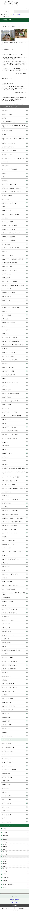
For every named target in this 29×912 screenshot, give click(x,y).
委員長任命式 (6, 627)
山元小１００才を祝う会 (9, 143)
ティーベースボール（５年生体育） (11, 477)
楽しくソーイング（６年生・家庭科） (12, 499)
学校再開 (5, 577)
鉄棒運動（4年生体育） (8, 367)
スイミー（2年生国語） (8, 620)
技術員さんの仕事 (7, 799)
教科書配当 (6, 536)
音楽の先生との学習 (8, 698)
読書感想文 (6, 562)
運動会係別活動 (7, 404)
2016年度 (5, 866)
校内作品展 (6, 333)
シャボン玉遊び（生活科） (9, 589)
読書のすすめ (6, 792)
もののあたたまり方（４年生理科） (11, 307)
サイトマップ (14, 910)
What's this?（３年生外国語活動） (11, 514)
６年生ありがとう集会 (8, 147)
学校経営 (5, 832)
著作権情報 (21, 908)
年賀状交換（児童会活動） (9, 236)
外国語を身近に (7, 784)
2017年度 (5, 863)
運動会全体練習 (7, 397)
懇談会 (4, 173)
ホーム (7, 11)
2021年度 (5, 854)
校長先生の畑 (6, 773)
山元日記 (12, 14)
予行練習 (5, 134)
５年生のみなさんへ (8, 766)
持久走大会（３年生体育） (9, 229)
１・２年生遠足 (7, 315)
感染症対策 (6, 713)
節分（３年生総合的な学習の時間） (11, 214)
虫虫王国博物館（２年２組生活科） (11, 401)
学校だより (5, 835)
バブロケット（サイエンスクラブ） (11, 247)
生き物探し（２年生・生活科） (10, 533)
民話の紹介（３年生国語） (9, 322)
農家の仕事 (6, 457)
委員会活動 (6, 318)
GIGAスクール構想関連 (8, 884)
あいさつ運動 (6, 277)
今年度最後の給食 (7, 130)
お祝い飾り (6, 162)
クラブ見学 (6, 199)
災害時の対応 (6, 877)
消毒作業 (5, 672)
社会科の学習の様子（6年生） (10, 612)
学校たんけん (6, 728)
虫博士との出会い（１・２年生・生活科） (13, 521)
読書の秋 (5, 363)
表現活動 (5, 695)
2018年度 (5, 861)
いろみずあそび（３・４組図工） (11, 480)
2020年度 (18, 14)
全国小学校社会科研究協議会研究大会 (12, 415)
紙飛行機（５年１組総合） (9, 292)
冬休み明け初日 (7, 274)
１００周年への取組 (8, 221)
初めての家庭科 (7, 702)
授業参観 (5, 464)
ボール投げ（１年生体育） (9, 374)
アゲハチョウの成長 (8, 657)
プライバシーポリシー (7, 908)
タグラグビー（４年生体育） (10, 203)
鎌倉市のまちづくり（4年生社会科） (12, 233)
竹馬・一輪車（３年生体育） (10, 150)
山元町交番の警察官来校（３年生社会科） (13, 341)
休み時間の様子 (7, 631)
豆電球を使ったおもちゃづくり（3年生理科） (14, 285)
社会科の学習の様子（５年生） (10, 609)
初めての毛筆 (6, 624)
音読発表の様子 (7, 676)
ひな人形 (5, 206)
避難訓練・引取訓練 (8, 601)
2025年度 (5, 844)
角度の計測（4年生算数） (9, 544)
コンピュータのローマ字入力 (10, 184)
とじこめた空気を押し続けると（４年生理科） (14, 488)
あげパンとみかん (7, 453)
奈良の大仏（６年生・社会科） (10, 525)
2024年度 (5, 846)
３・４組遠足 (6, 330)
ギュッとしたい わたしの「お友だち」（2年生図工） (14, 593)
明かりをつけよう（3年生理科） (11, 359)
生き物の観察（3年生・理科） (10, 529)
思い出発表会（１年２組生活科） (11, 382)
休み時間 (5, 506)
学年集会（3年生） (7, 114)
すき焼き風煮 (6, 244)
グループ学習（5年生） (8, 635)
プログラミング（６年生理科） (10, 169)
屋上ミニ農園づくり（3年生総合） (11, 585)
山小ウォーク (6, 566)
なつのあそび (6, 605)
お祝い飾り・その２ (8, 154)
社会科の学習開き (7, 724)
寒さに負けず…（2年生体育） (10, 270)
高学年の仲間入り (7, 717)
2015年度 (5, 868)
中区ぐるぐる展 (7, 210)
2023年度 (5, 849)
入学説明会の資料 (7, 195)
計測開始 (5, 680)
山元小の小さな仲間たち (9, 706)
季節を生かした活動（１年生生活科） (12, 188)
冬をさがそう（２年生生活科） (10, 281)
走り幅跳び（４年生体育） (9, 484)
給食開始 (5, 646)
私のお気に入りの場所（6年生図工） (12, 650)
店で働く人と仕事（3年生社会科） (11, 559)
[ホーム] (14, 3)
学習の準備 (6, 807)
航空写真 (5, 378)
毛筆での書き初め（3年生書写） (11, 262)
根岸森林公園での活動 (8, 683)
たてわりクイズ (7, 419)
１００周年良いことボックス (10, 438)
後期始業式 (6, 449)
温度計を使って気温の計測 (9, 668)
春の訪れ (5, 110)
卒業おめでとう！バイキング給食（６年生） (13, 158)
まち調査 (5, 653)
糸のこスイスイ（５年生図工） (10, 352)
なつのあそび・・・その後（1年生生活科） (13, 551)
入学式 (4, 818)
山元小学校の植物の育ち (9, 540)
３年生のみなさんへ (8, 754)
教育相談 (5, 874)
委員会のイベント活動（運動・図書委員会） (13, 259)
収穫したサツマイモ (8, 311)
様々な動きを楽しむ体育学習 (10, 665)
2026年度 (5, 842)
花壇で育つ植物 (7, 814)
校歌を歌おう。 (7, 810)
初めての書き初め (7, 266)
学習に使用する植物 (8, 777)
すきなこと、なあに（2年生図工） (11, 661)
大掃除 (4, 118)
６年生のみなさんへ (8, 736)
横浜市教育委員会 (14, 899)
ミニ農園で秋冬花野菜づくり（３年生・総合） (14, 468)
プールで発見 (6, 788)
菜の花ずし (6, 165)
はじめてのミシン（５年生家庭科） (11, 393)
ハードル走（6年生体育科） (9, 356)
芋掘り (4, 326)
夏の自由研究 (6, 570)
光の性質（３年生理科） (9, 371)
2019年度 (5, 859)
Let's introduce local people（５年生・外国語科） (14, 472)
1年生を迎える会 (7, 597)
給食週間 (5, 251)
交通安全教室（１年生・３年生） (11, 434)
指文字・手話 (6, 300)
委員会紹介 (6, 176)
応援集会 (5, 442)
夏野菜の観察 (6, 721)
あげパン (5, 555)
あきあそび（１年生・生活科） (10, 427)
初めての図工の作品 (8, 709)
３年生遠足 (6, 348)
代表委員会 (6, 218)
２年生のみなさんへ (8, 751)
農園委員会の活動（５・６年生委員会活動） (13, 518)
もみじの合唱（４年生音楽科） (10, 337)
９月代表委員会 (7, 503)
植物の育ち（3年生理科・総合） (11, 574)
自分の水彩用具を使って (9, 691)
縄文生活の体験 (7, 296)
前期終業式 (6, 445)
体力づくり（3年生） (8, 255)
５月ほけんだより (7, 795)
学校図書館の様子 (7, 642)
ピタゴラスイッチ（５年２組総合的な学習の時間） (14, 126)
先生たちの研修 (7, 803)
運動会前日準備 (7, 389)
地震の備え (6, 423)
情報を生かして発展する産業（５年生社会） (13, 344)
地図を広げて (6, 780)
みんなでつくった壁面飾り (9, 769)
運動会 (4, 386)
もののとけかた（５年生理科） (10, 225)
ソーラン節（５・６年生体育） (10, 412)
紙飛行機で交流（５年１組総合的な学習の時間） (13, 139)
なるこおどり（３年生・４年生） (11, 430)
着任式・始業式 (7, 822)
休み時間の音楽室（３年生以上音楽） (12, 191)
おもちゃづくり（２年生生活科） (11, 510)
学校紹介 (5, 828)
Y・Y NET (14, 902)
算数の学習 (6, 616)
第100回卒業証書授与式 (8, 121)
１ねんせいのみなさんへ (9, 762)
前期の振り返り (7, 492)
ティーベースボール (8, 288)
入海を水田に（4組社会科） (9, 240)
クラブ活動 (6, 303)
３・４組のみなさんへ (8, 747)
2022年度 (5, 851)
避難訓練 (5, 460)
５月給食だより (7, 758)
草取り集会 (6, 495)
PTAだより (5, 887)
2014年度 (5, 871)
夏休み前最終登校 (7, 581)
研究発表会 (5, 880)
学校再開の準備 (7, 743)
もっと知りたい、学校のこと (10, 687)
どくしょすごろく (7, 547)
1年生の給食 (6, 639)
